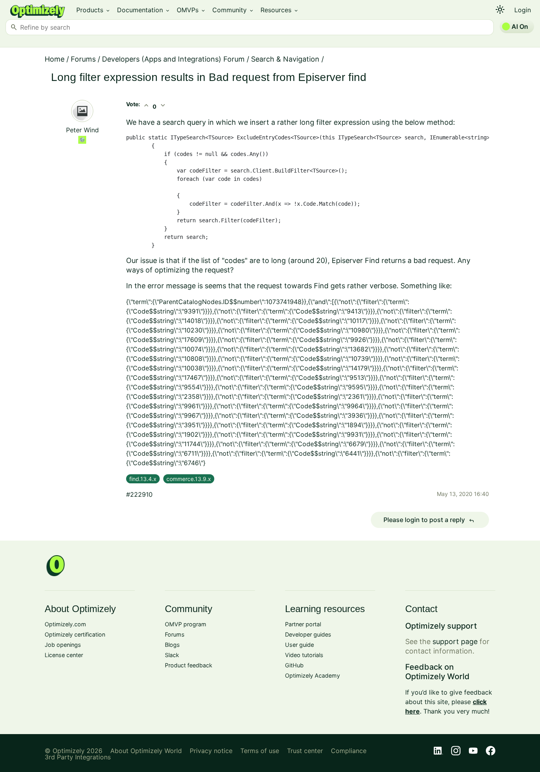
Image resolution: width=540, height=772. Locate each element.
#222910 (139, 494)
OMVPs (191, 10)
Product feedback (188, 665)
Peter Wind (82, 130)
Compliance (348, 751)
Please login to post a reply (428, 520)
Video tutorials (304, 655)
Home (54, 59)
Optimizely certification (75, 634)
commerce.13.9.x (188, 478)
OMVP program (185, 624)
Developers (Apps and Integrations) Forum (173, 59)
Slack (172, 655)
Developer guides (308, 634)
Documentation (143, 10)
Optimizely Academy (312, 675)
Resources (280, 10)
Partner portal (303, 624)
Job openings (63, 644)
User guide (299, 644)
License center (64, 655)
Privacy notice (211, 751)
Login (522, 10)
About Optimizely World (146, 751)
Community (233, 10)
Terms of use (259, 751)
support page (455, 641)
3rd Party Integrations (78, 757)
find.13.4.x (143, 478)
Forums (83, 59)
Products (93, 10)
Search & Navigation (285, 59)
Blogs (172, 644)
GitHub (294, 665)
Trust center (305, 751)
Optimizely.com (65, 624)
